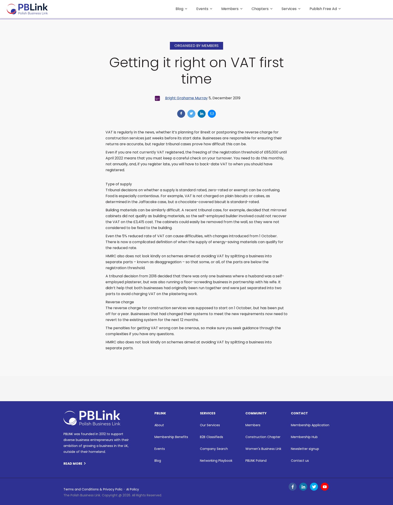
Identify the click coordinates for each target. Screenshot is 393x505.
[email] (212, 114)
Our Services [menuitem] (210, 425)
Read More (72, 463)
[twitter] (191, 114)
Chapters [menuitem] (260, 8)
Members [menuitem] (230, 8)
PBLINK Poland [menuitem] (256, 460)
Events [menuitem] (202, 8)
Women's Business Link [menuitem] (263, 448)
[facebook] (181, 114)
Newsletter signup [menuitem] (305, 448)
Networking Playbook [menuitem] (216, 460)
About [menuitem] (159, 425)
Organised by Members (196, 45)
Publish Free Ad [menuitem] (323, 8)
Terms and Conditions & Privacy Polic (93, 489)
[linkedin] (202, 114)
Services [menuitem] (289, 8)
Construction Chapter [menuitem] (262, 437)
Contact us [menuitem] (300, 460)
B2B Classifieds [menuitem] (211, 437)
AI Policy (132, 489)
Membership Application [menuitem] (310, 425)
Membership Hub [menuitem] (304, 437)
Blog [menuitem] (179, 8)
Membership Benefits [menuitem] (171, 437)
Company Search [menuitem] (214, 448)
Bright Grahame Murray (186, 98)
